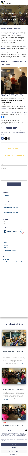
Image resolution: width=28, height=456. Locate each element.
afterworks (6, 130)
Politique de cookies (13, 454)
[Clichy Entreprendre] (6, 2)
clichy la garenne (20, 130)
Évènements (6, 240)
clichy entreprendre (12, 130)
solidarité (3, 134)
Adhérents (6, 247)
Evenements (6, 195)
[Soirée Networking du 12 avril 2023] (14, 412)
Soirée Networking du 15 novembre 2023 (12, 204)
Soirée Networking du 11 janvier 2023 (11, 215)
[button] (26, 429)
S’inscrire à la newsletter (8, 263)
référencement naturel (20, 132)
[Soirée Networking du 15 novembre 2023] (14, 337)
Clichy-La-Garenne (17, 33)
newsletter (13, 112)
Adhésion (5, 242)
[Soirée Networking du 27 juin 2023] (14, 375)
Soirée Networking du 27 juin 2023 (11, 207)
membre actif (24, 112)
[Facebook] (2, 117)
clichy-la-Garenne (4, 132)
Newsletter (6, 245)
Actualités (6, 252)
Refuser (14, 447)
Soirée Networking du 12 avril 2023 (11, 210)
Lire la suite (21, 363)
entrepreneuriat (12, 132)
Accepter (14, 444)
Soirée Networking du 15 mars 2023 (11, 212)
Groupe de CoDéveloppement (10, 250)
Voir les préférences (14, 451)
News (5, 197)
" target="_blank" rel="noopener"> (14, 261)
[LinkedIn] (4, 117)
